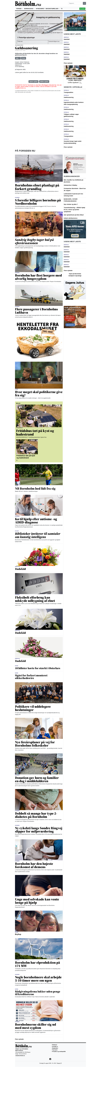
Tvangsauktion (68, 92)
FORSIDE (19, 8)
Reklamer (54, 1044)
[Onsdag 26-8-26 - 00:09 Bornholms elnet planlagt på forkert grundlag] (39, 168)
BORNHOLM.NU (29, 8)
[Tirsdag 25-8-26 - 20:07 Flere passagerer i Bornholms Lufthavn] (39, 295)
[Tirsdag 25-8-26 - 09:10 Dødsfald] (39, 647)
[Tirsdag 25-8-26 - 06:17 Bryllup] (39, 921)
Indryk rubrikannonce (70, 218)
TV (61, 8)
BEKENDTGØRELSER (52, 8)
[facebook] (50, 1059)
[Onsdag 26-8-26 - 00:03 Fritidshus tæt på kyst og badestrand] (39, 416)
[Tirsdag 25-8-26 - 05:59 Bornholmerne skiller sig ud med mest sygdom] (39, 1010)
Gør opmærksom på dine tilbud (74, 215)
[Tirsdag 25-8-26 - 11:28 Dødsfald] (39, 619)
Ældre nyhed (44, 81)
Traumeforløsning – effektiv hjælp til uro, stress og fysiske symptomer (74, 209)
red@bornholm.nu (20, 1055)
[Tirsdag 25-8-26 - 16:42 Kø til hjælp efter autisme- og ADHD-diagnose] (39, 505)
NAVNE (16, 932)
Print (23, 58)
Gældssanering (68, 97)
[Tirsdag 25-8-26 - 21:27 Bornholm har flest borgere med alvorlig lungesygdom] (39, 261)
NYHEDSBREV (40, 8)
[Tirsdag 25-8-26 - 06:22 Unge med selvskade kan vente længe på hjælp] (39, 885)
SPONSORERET (19, 427)
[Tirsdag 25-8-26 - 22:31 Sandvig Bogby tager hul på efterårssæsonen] (39, 224)
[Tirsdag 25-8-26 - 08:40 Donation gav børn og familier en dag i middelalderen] (39, 764)
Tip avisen (82, 8)
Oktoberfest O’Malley (70, 185)
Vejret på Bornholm (75, 273)
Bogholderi (55, 1048)
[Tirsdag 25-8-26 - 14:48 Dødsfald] (39, 555)
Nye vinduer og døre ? (71, 204)
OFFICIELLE (66, 90)
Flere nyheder (68, 63)
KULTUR (17, 237)
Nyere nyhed (33, 81)
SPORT (16, 485)
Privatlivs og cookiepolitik (59, 1051)
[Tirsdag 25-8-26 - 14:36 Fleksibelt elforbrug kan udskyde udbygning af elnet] (39, 583)
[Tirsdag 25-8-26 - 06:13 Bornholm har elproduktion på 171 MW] (39, 948)
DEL (17, 58)
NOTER (16, 665)
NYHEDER (17, 182)
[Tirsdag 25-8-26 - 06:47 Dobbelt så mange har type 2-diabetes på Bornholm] (39, 799)
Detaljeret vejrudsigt (75, 275)
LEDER (16, 389)
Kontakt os (55, 1046)
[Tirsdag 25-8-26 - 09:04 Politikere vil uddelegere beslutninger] (39, 692)
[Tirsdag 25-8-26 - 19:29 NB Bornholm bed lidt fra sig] (39, 474)
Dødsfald (67, 39)
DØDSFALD (66, 37)
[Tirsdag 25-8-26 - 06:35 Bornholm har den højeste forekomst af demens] (39, 849)
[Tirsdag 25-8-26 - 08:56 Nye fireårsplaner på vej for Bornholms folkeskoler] (39, 728)
